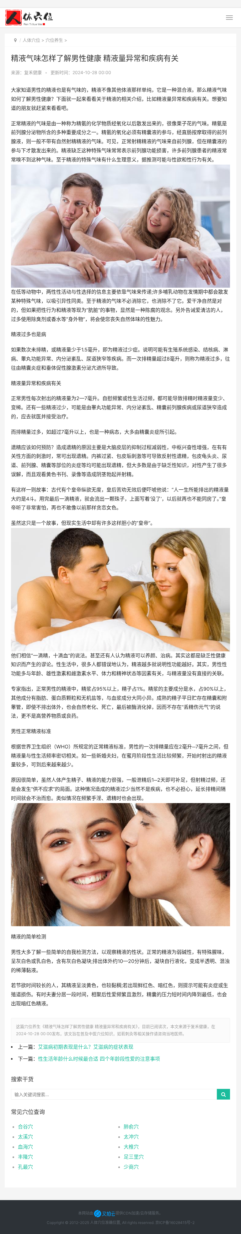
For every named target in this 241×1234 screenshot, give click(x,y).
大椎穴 (131, 1147)
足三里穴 (134, 1157)
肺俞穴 (131, 1126)
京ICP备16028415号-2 (175, 1222)
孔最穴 (25, 1167)
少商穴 (131, 1167)
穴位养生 (54, 40)
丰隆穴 (25, 1157)
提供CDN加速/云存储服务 (137, 1213)
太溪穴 (25, 1136)
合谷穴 (25, 1126)
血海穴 (25, 1147)
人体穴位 (31, 40)
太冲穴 (131, 1136)
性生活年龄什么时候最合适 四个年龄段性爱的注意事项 (99, 1059)
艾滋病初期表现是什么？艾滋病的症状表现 (85, 1047)
